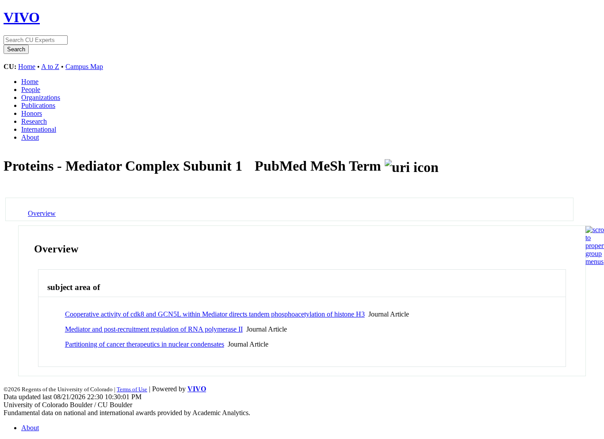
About (30, 137)
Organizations (40, 97)
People (30, 89)
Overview (42, 213)
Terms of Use (132, 389)
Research (34, 121)
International (38, 129)
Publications (38, 105)
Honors (31, 113)
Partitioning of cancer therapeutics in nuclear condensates (144, 344)
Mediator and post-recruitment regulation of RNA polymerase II (154, 329)
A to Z (50, 66)
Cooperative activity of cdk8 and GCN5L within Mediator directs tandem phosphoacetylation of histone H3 (215, 314)
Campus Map (84, 66)
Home (26, 66)
